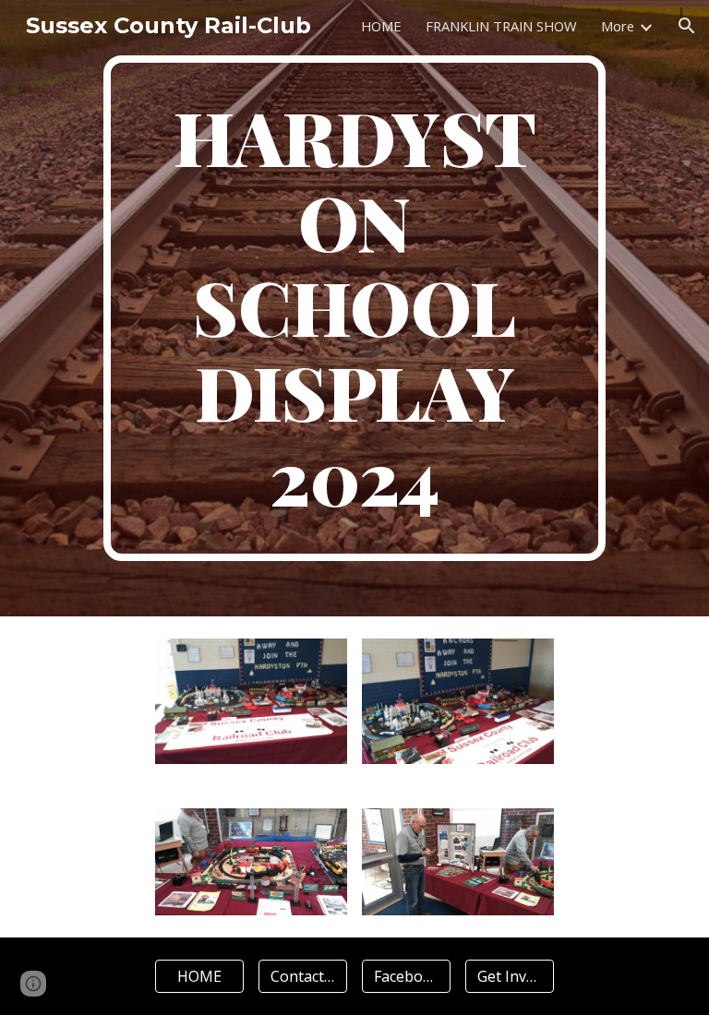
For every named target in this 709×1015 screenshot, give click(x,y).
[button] (687, 26)
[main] (354, 308)
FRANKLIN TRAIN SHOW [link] (501, 26)
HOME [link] (381, 26)
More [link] (617, 26)
